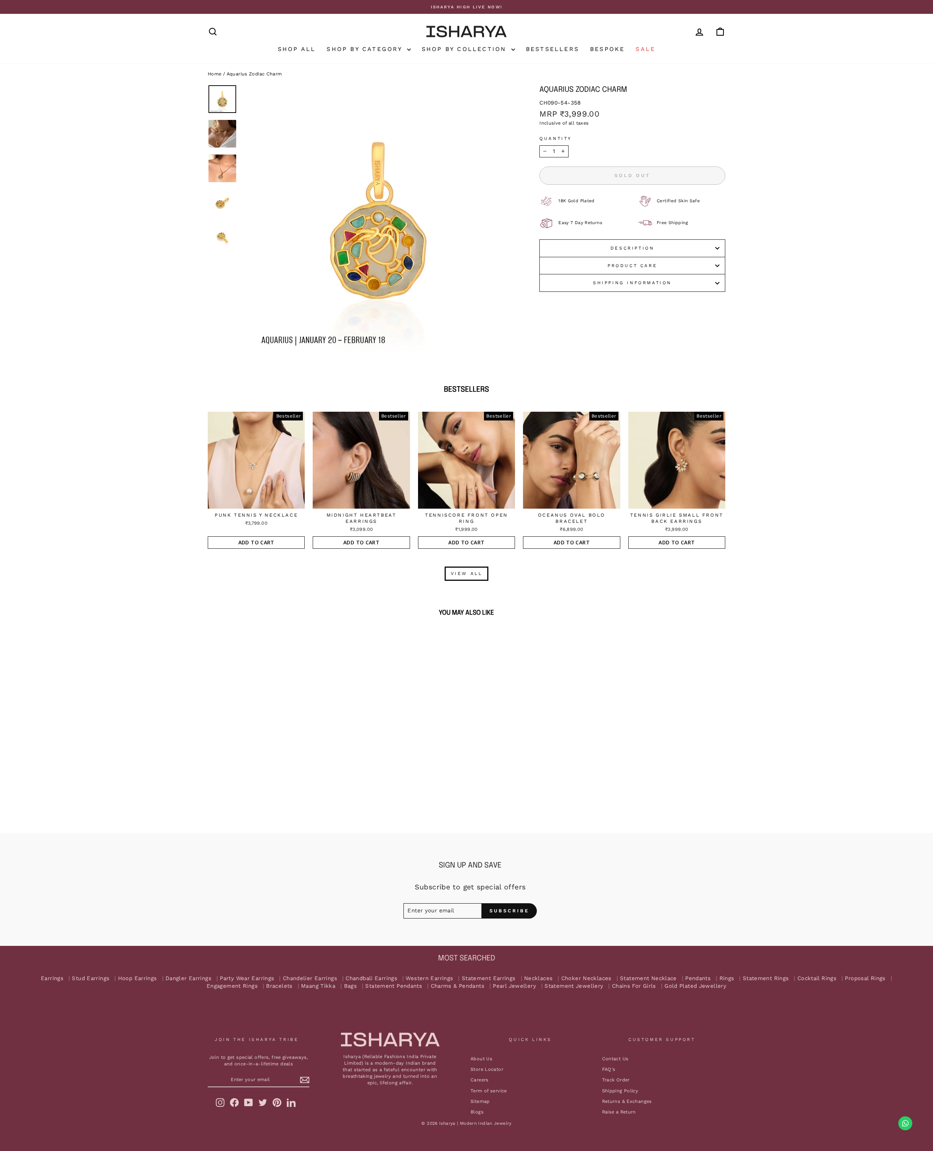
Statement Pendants (393, 986)
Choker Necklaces (586, 978)
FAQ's (609, 1069)
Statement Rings (766, 978)
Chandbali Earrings (371, 978)
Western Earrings (429, 978)
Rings (726, 978)
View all (467, 573)
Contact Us (615, 1058)
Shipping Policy (620, 1090)
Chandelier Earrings (310, 978)
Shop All (297, 49)
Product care (632, 265)
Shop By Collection (466, 49)
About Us (481, 1058)
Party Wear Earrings (247, 978)
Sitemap (480, 1101)
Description (632, 248)
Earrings (52, 978)
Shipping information (632, 282)
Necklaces (538, 978)
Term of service (489, 1090)
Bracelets (279, 986)
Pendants (698, 978)
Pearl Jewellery (514, 986)
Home (215, 74)
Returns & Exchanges (627, 1101)
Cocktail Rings (816, 978)
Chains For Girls (634, 986)
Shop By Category (366, 49)
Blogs (477, 1112)
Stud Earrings (90, 978)
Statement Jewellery (573, 986)
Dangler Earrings (188, 978)
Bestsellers (552, 49)
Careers (480, 1080)
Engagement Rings (232, 986)
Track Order (616, 1080)
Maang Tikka (318, 986)
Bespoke (607, 49)
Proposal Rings (865, 978)
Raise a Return (619, 1112)
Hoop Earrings (137, 978)
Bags (350, 986)
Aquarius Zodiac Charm (254, 74)
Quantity (555, 138)
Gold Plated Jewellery (695, 986)
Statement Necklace (648, 978)
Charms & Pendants (457, 986)
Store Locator (487, 1069)
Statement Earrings (489, 978)
